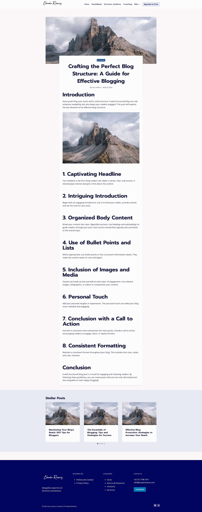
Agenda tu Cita (151, 4)
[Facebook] (155, 505)
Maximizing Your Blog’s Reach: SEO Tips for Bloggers (61, 432)
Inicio (86, 4)
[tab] (97, 443)
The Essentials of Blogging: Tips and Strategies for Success (99, 432)
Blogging (101, 60)
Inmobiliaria (97, 4)
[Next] (153, 422)
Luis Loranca (96, 87)
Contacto (111, 486)
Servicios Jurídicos (112, 4)
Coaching (127, 4)
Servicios (111, 490)
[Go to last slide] (49, 422)
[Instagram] (158, 505)
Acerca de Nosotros (116, 483)
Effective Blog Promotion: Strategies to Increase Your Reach (139, 432)
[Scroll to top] (197, 508)
